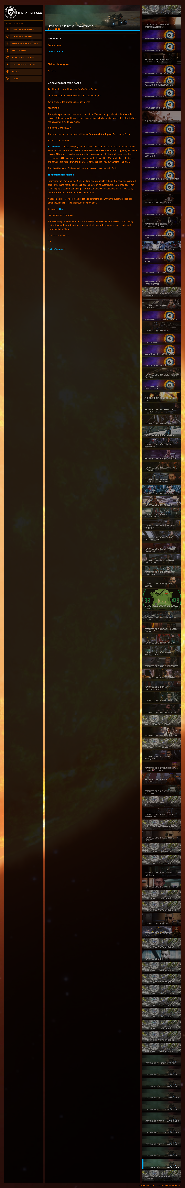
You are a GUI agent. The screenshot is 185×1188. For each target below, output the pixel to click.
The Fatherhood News (24, 64)
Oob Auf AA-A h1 (55, 51)
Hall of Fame (19, 50)
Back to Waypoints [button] (56, 249)
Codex (15, 71)
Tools (15, 78)
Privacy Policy (146, 1185)
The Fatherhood (29, 13)
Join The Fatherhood (23, 29)
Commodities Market (23, 57)
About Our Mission (22, 36)
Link (61, 209)
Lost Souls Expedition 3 (25, 43)
